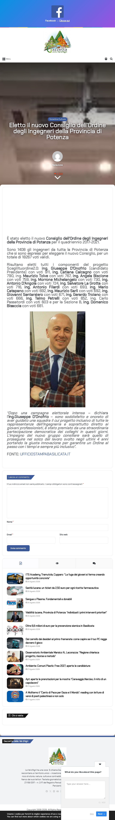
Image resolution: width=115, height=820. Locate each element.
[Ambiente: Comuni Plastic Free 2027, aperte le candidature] (15, 669)
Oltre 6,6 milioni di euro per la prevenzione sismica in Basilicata (60, 625)
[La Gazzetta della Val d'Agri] (57, 42)
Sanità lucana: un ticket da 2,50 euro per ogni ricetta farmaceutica (62, 588)
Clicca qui (64, 20)
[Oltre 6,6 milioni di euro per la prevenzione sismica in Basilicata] (15, 629)
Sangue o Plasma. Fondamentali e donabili (49, 599)
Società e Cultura (57, 119)
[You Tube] (57, 791)
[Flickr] (54, 791)
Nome (10, 522)
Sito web (64, 534)
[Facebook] (47, 791)
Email (10, 534)
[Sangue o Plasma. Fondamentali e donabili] (15, 603)
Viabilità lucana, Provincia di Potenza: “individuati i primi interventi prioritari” (66, 612)
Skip (92, 814)
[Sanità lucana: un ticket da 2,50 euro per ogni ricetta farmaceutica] (15, 591)
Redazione (57, 164)
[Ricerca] (111, 58)
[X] (50, 791)
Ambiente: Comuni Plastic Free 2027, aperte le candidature (58, 665)
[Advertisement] (57, 86)
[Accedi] (106, 58)
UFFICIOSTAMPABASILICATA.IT (45, 454)
